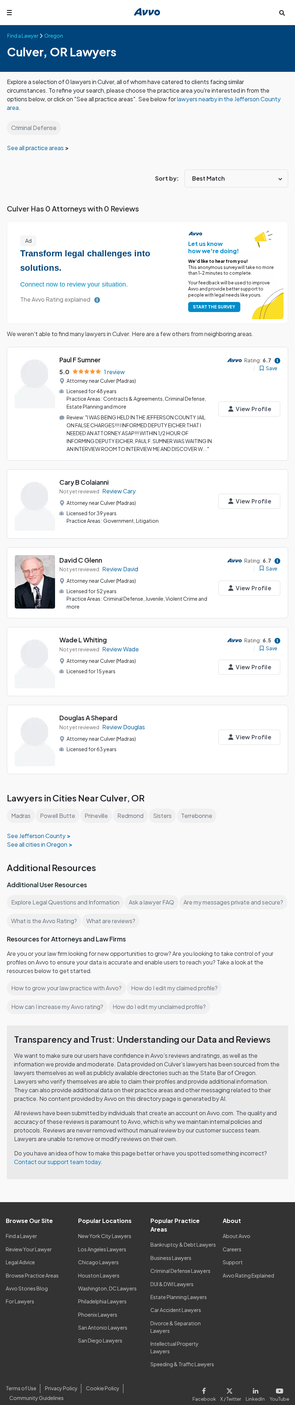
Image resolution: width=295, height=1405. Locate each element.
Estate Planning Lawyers (178, 1297)
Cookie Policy (102, 1388)
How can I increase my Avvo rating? (57, 1006)
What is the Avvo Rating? (44, 921)
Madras (21, 815)
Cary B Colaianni (84, 482)
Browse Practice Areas (32, 1275)
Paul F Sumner (80, 359)
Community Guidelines (36, 1398)
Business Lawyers (170, 1258)
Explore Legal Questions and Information (65, 902)
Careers (232, 1249)
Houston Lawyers (98, 1275)
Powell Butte (57, 815)
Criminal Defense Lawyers (180, 1270)
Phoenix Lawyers (97, 1314)
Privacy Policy (61, 1388)
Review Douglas (123, 727)
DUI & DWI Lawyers (172, 1284)
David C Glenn (80, 560)
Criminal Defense (33, 127)
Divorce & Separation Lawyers (175, 1327)
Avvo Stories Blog (27, 1288)
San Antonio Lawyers (102, 1327)
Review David (120, 569)
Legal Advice (20, 1262)
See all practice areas (36, 148)
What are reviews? (110, 921)
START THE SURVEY (214, 307)
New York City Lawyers (104, 1236)
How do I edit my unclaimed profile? (159, 1006)
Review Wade (120, 649)
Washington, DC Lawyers (107, 1288)
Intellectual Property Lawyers (174, 1347)
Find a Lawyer (21, 1236)
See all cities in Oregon (37, 844)
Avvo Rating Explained (248, 1275)
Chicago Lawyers (98, 1262)
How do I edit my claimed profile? (174, 988)
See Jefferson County (36, 835)
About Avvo (236, 1236)
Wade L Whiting (83, 640)
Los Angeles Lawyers (102, 1249)
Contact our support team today (57, 1162)
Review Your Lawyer (29, 1249)
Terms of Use (21, 1388)
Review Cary (119, 491)
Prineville (96, 815)
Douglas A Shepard (88, 717)
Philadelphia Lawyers (102, 1301)
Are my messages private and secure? (233, 902)
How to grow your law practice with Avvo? (66, 988)
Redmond (130, 815)
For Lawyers (20, 1301)
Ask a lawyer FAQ (151, 902)
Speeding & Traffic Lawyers (182, 1364)
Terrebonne (196, 815)
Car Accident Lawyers (175, 1310)
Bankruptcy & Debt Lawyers (183, 1244)
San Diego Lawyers (100, 1340)
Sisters (162, 815)
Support (233, 1262)
